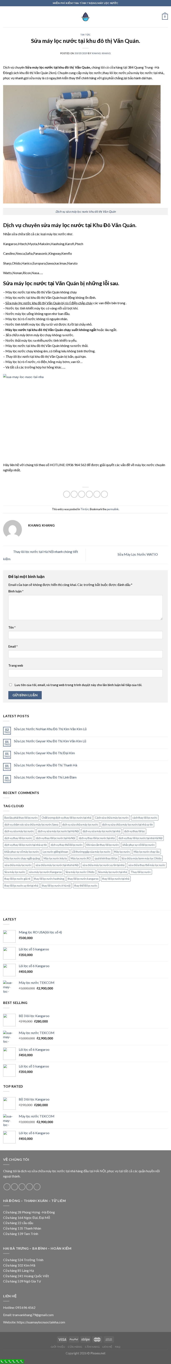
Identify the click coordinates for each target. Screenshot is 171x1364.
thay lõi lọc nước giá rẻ (17, 878)
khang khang (101, 53)
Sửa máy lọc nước (14, 872)
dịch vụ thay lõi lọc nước (18, 838)
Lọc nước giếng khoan (55, 851)
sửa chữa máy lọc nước (18, 865)
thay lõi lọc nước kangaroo (83, 878)
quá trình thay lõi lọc (106, 858)
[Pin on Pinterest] (96, 494)
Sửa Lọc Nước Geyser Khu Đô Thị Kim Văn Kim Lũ (50, 741)
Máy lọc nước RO (81, 858)
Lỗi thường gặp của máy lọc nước (91, 851)
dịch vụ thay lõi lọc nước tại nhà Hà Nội (140, 838)
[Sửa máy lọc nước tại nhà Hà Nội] (85, 16)
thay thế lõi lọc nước (85, 885)
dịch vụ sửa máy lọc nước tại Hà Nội (58, 831)
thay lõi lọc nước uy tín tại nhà (21, 885)
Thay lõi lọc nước (141, 872)
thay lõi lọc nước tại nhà (115, 878)
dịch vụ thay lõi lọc (134, 831)
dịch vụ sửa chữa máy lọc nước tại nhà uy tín (127, 824)
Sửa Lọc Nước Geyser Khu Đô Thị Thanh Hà (45, 765)
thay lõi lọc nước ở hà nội (56, 885)
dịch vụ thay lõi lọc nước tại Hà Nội (55, 838)
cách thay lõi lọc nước (144, 817)
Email (13, 646)
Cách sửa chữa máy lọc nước (112, 817)
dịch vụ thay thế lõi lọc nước (67, 844)
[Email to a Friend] (89, 494)
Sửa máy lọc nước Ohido (79, 872)
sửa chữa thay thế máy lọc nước (146, 865)
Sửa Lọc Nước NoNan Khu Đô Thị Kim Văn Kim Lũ (50, 729)
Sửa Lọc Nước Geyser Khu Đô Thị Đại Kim (44, 753)
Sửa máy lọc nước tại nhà (112, 872)
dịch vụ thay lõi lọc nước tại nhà (97, 838)
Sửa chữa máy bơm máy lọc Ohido (141, 858)
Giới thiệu (58, 1346)
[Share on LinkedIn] (104, 494)
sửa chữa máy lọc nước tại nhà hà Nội (57, 865)
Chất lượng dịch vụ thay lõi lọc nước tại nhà (66, 817)
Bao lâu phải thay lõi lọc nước (21, 817)
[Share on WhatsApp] (66, 494)
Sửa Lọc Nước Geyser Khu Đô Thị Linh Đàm (45, 777)
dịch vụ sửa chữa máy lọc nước (80, 824)
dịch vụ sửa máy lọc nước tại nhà (101, 831)
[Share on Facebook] (74, 494)
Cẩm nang (92, 1346)
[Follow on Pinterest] (37, 1186)
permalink (113, 509)
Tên (11, 627)
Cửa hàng (75, 1346)
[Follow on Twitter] (22, 1186)
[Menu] (5, 17)
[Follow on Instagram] (14, 1186)
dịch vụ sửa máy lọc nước (19, 831)
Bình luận (15, 591)
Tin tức (85, 34)
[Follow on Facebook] (7, 1186)
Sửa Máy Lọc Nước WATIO (138, 554)
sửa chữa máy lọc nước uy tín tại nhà (103, 865)
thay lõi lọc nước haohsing (49, 878)
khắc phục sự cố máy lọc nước (21, 851)
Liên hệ (107, 1346)
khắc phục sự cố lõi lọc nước (139, 844)
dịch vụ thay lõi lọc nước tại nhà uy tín (25, 844)
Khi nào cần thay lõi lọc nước (102, 844)
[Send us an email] (29, 1186)
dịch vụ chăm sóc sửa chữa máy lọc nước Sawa (31, 824)
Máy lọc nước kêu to (55, 858)
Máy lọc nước (122, 851)
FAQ (118, 1346)
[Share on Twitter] (81, 494)
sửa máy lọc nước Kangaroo (45, 872)
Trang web (15, 665)
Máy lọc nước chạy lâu (147, 851)
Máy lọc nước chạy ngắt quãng (22, 858)
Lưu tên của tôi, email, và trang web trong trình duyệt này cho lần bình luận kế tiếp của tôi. (78, 685)
